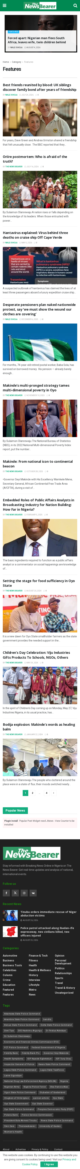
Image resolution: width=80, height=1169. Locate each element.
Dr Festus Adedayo (56, 1030)
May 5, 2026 (26, 243)
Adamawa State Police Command (22, 1014)
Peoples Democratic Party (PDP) (55, 1109)
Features (13, 32)
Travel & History (65, 987)
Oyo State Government (16, 1103)
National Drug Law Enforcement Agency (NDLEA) (30, 1081)
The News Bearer (14, 167)
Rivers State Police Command (57, 1120)
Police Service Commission (37, 1115)
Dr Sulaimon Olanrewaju (17, 1036)
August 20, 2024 (33, 591)
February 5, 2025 (34, 515)
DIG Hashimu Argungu (30, 1030)
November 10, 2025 (35, 395)
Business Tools (12, 965)
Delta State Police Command (56, 1025)
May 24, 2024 (32, 663)
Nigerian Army (12, 1087)
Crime (6, 979)
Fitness (33, 960)
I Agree (49, 1164)
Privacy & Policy (40, 1149)
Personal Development (63, 962)
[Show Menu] (4, 5)
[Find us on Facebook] (6, 893)
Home (6, 62)
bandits (47, 1019)
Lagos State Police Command (20, 1070)
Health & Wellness (40, 970)
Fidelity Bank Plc (31, 1053)
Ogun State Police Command (20, 1092)
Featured (8, 989)
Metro (32, 989)
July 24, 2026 (27, 95)
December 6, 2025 (29, 319)
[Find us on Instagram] (24, 893)
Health (33, 965)
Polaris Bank (11, 1115)
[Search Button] (75, 5)
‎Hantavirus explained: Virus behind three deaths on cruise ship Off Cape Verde (35, 235)
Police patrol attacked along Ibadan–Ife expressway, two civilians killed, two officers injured (47, 931)
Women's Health (13, 1132)
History (33, 975)
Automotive (10, 955)
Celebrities (9, 970)
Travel (59, 982)
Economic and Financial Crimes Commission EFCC (31, 1042)
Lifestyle (34, 984)
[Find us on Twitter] (15, 893)
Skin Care (9, 1126)
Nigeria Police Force (35, 1087)
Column (7, 975)
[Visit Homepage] (39, 5)
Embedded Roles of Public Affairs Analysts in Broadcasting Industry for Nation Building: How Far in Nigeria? (38, 505)
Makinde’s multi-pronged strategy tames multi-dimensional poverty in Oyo (36, 387)
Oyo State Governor (42, 1103)
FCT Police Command (16, 1047)
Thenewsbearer (27, 1126)
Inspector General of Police (19, 1064)
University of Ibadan (50, 1126)
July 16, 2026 (32, 167)
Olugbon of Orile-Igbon (16, 1098)
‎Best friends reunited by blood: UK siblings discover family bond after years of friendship (39, 87)
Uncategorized (64, 992)
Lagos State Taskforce (52, 1070)
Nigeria (64, 1081)
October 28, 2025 (34, 471)
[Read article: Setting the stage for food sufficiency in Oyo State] (40, 613)
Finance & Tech (38, 955)
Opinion (59, 955)
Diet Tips (9, 1030)
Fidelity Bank (11, 1053)
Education (9, 984)
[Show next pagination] (54, 793)
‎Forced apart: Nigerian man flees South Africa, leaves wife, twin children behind (37, 40)
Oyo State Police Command (19, 1109)
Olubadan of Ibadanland (52, 1092)
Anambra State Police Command (21, 1019)
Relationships (63, 973)
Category (16, 62)
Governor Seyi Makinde (56, 1053)
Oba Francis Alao (59, 1087)
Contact (58, 1149)
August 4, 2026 (33, 47)
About (6, 1149)
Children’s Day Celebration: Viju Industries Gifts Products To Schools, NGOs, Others (36, 654)
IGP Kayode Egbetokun (39, 1059)
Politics (60, 968)
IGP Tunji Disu (63, 1059)
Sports (59, 978)
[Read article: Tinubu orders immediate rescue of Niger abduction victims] (10, 915)
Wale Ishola (16, 47)
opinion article (41, 1098)
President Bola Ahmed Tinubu (20, 1120)
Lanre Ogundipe (13, 1075)
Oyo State (58, 1098)
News (32, 994)
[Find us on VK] (33, 893)
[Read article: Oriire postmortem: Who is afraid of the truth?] (40, 189)
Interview (34, 979)
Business (8, 960)
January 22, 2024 (34, 734)
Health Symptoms (13, 1059)
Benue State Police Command (20, 1025)
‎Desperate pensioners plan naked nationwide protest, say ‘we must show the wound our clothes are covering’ (39, 309)
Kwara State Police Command (54, 1064)
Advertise (20, 1149)
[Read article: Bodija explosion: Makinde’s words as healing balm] (40, 757)
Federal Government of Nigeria (48, 1047)
